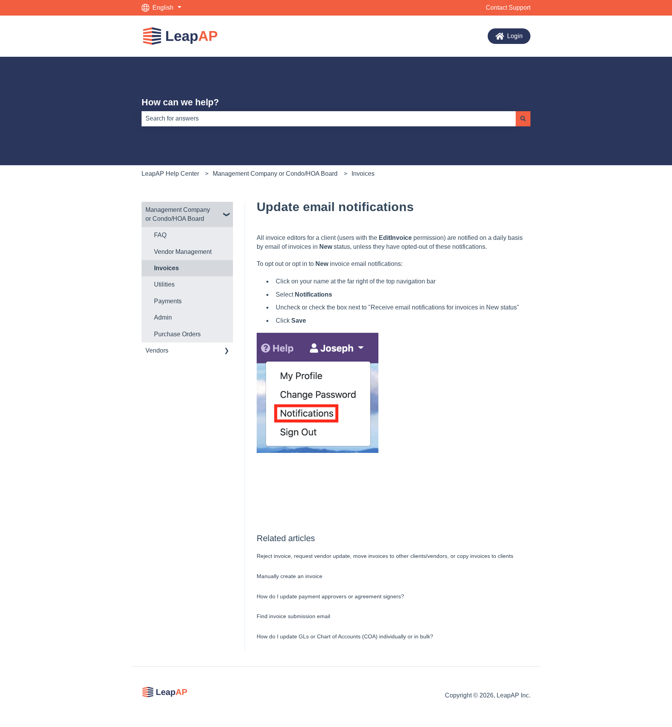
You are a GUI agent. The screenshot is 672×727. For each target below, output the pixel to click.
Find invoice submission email (293, 616)
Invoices (363, 173)
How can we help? (180, 102)
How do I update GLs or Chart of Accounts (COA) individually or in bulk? (345, 636)
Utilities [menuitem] (164, 284)
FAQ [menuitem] (160, 235)
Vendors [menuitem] (156, 350)
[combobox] (329, 118)
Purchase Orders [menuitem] (177, 334)
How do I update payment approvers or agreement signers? (330, 596)
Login (515, 36)
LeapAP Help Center (170, 173)
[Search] (523, 118)
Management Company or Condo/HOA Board (275, 173)
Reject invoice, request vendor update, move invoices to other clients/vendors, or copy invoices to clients (385, 556)
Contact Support (508, 7)
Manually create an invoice (289, 576)
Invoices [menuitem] (166, 268)
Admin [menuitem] (163, 317)
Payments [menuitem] (168, 301)
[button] (226, 210)
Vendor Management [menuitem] (183, 251)
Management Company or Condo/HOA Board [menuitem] (177, 214)
